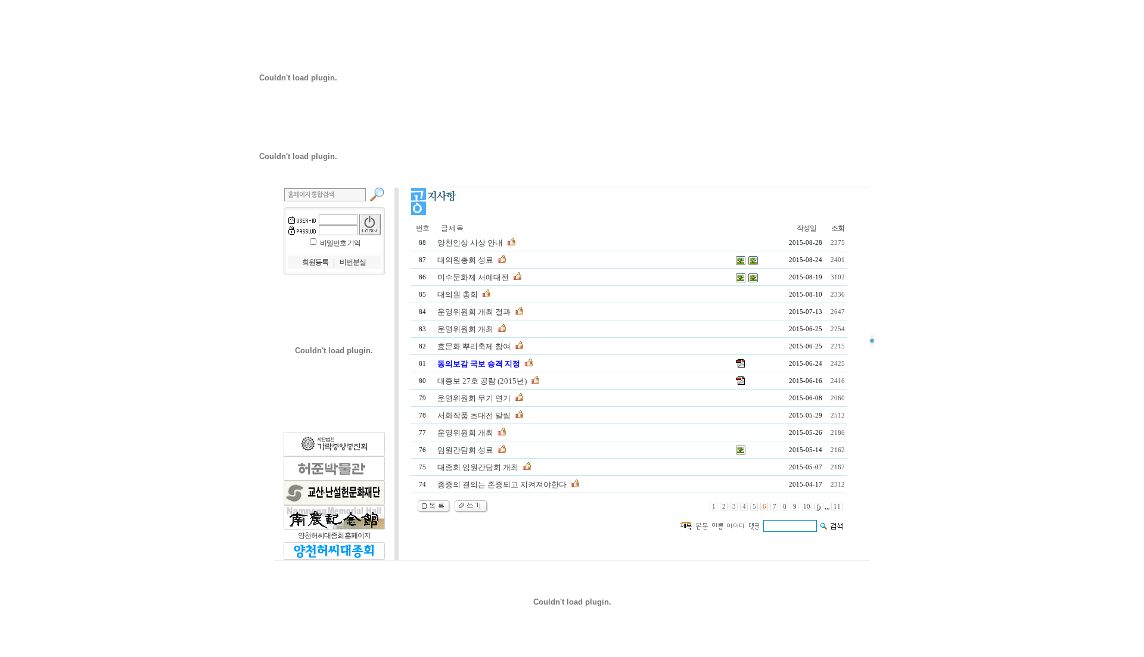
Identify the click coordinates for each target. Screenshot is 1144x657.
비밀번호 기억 (340, 243)
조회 (837, 228)
